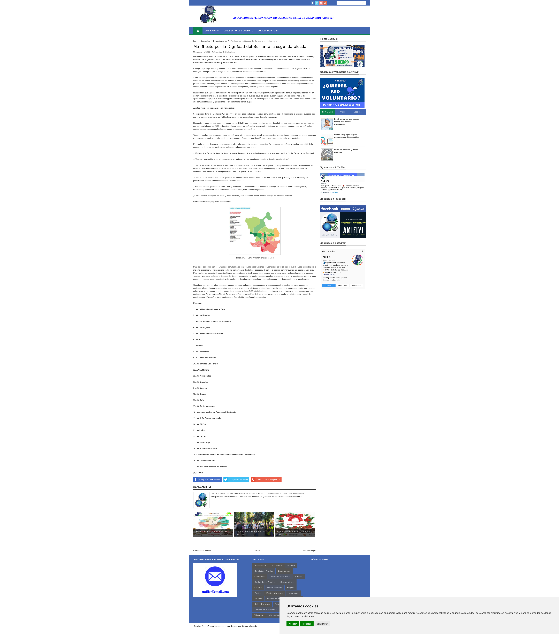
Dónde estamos (274, 587)
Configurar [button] (322, 624)
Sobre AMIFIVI (212, 31)
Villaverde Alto (275, 615)
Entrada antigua (309, 550)
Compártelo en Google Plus (268, 479)
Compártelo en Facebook (210, 479)
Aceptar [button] (293, 624)
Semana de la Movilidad (265, 610)
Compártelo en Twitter (239, 479)
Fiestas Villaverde (274, 593)
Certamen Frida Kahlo (280, 576)
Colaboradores (287, 582)
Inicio (257, 550)
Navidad (258, 598)
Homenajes (293, 593)
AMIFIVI (291, 565)
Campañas (218, 52)
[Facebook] (312, 3)
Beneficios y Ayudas (263, 571)
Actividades (277, 565)
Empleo (290, 587)
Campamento (284, 571)
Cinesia (298, 576)
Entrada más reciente (202, 550)
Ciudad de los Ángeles (264, 582)
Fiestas (257, 593)
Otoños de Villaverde (276, 598)
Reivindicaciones (229, 52)
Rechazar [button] (306, 624)
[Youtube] (325, 3)
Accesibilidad (260, 565)
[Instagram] (321, 3)
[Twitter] (317, 3)
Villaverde (258, 615)
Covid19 (258, 587)
